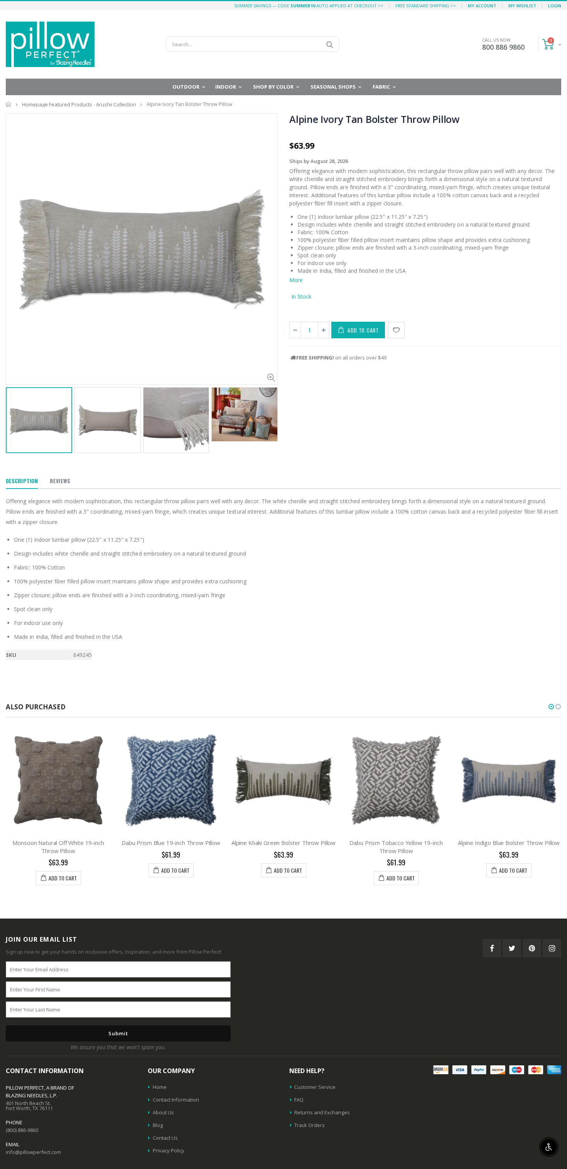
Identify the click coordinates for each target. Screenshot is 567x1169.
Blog (158, 1125)
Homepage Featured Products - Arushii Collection (79, 104)
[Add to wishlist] (396, 330)
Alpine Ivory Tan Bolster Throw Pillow (374, 119)
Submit (118, 1033)
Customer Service (315, 1086)
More (296, 280)
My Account (482, 5)
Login (554, 5)
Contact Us (165, 1137)
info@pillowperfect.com (33, 1152)
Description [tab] (22, 481)
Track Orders (309, 1125)
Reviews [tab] (60, 481)
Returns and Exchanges (322, 1112)
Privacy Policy (168, 1150)
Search (329, 44)
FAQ (299, 1099)
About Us (163, 1112)
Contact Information (176, 1099)
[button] (551, 706)
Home (9, 104)
